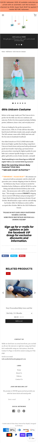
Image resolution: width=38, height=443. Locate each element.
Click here (15, 167)
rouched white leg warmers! (24, 162)
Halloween (9, 51)
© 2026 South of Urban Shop (10, 423)
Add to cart (19, 321)
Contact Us (19, 379)
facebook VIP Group (18, 234)
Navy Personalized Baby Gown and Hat (19, 308)
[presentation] (3, 292)
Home (3, 51)
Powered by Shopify (24, 423)
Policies (19, 376)
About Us (19, 373)
